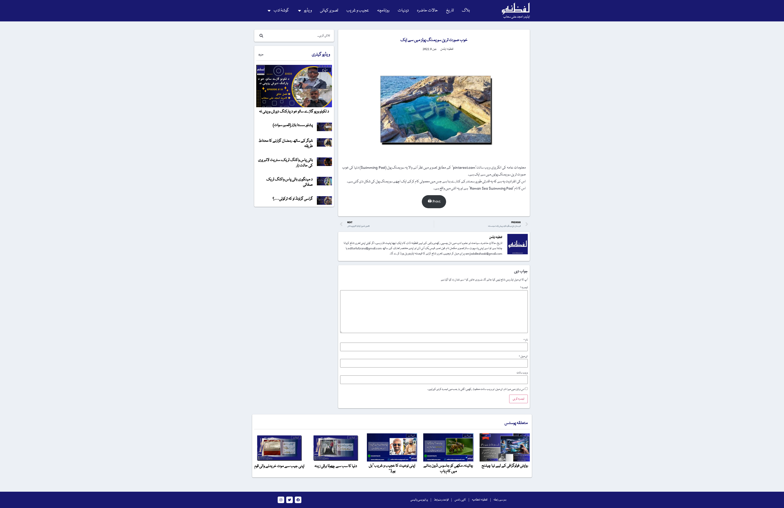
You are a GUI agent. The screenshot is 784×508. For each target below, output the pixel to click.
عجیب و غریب (357, 10)
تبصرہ (524, 287)
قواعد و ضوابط (441, 500)
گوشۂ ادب (281, 10)
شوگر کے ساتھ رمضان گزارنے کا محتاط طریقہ (285, 143)
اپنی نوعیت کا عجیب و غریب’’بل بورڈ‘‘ (392, 468)
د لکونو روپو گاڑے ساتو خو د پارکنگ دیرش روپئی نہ (294, 111)
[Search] (260, 36)
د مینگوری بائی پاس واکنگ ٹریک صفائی (289, 182)
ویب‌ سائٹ (522, 372)
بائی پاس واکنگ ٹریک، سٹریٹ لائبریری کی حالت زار (285, 162)
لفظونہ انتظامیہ (480, 500)
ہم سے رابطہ (499, 500)
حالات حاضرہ (427, 10)
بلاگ (466, 10)
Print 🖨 (434, 201)
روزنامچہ (383, 10)
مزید (260, 54)
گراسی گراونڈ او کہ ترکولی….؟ (293, 199)
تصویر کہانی (329, 10)
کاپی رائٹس (460, 500)
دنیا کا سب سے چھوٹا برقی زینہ (335, 466)
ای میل (523, 356)
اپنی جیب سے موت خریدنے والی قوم (279, 466)
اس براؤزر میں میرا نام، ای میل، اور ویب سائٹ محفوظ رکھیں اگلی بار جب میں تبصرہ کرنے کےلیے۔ (476, 389)
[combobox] (298, 36)
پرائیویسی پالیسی (419, 500)
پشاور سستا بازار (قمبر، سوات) (293, 125)
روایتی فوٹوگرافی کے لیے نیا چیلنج (505, 466)
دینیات (403, 10)
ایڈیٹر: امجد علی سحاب (516, 16)
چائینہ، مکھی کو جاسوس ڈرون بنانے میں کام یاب (448, 468)
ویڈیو (308, 10)
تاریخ (450, 10)
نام (525, 340)
